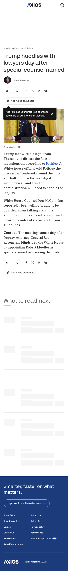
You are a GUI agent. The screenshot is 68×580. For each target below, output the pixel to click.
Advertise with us (12, 521)
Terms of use (37, 533)
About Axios (9, 515)
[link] (7, 91)
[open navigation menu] (6, 5)
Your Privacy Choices (41, 538)
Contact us (9, 533)
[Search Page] (62, 5)
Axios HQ (35, 521)
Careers (7, 527)
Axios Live (36, 515)
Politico (52, 163)
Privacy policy (38, 527)
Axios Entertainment (13, 544)
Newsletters (10, 538)
